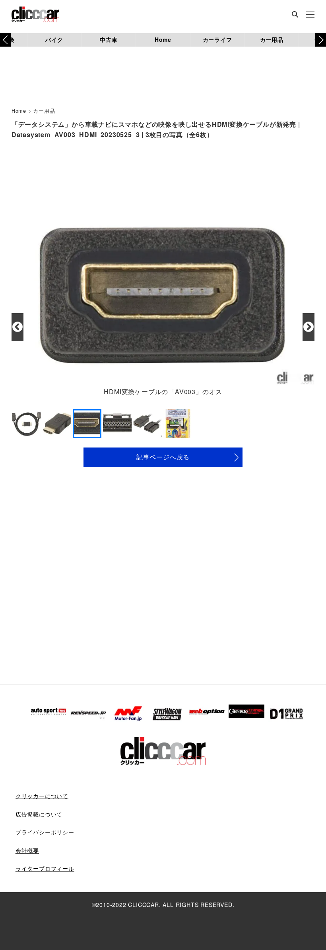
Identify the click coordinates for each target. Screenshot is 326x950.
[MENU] (310, 15)
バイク (54, 39)
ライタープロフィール (45, 868)
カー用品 (271, 39)
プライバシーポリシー (45, 832)
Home (163, 39)
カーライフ (217, 39)
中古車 (108, 39)
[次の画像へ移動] (308, 327)
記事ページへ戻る (163, 456)
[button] (320, 40)
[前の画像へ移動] (17, 327)
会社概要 (27, 850)
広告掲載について (39, 814)
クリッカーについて (42, 796)
